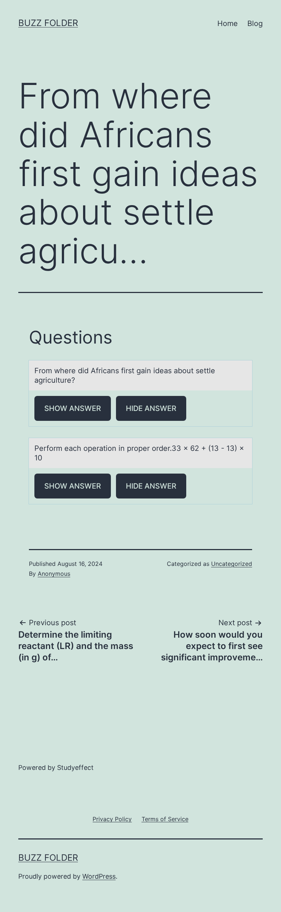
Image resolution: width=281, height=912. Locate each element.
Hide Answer (151, 408)
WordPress (99, 876)
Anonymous (54, 573)
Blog (255, 23)
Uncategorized (231, 563)
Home (227, 23)
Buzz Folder (48, 23)
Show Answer (72, 408)
